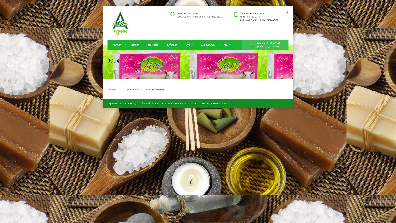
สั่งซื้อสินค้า (172, 45)
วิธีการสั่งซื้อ (153, 45)
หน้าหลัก (117, 45)
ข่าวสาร (189, 45)
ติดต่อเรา (227, 45)
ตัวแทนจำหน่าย (208, 45)
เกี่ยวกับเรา (134, 45)
